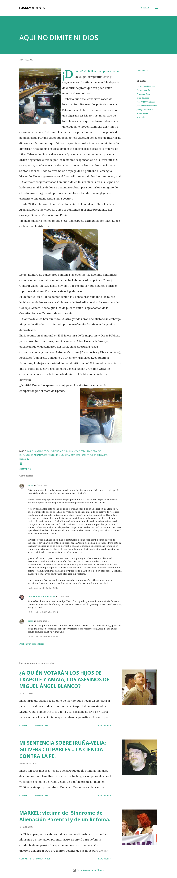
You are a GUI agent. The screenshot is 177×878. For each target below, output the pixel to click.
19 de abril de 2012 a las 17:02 (43, 636)
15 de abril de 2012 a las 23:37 (43, 587)
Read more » (104, 725)
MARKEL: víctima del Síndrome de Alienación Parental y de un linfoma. (64, 816)
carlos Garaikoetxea (146, 86)
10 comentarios (41, 725)
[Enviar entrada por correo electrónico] (21, 464)
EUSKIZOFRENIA (32, 7)
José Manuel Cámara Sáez (41, 596)
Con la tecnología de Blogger (90, 870)
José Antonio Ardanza (146, 101)
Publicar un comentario (31, 643)
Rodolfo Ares (142, 113)
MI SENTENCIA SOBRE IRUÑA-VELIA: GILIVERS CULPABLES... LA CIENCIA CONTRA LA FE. (62, 749)
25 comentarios (41, 858)
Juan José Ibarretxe (145, 109)
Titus (30, 485)
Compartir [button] (142, 70)
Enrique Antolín (143, 90)
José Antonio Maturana (147, 105)
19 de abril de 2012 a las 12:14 (43, 612)
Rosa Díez (141, 117)
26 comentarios (41, 795)
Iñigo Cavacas (143, 98)
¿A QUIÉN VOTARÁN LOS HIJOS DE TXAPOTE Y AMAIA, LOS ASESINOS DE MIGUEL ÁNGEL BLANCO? (64, 679)
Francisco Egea (143, 94)
